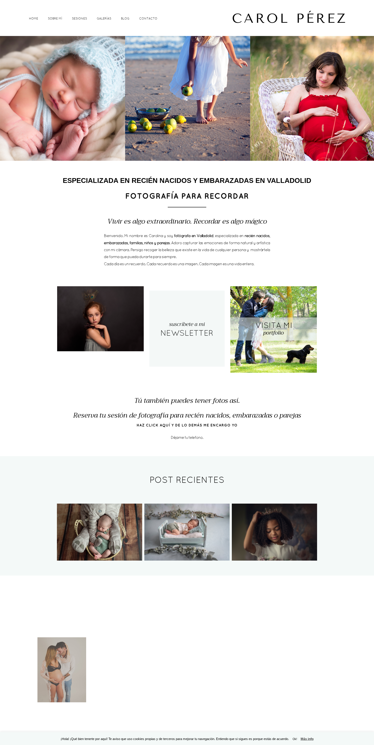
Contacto (148, 18)
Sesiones (79, 18)
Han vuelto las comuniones (274, 524)
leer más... (99, 543)
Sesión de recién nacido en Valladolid (186, 524)
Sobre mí (55, 18)
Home (33, 18)
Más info (307, 739)
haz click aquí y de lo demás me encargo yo (187, 425)
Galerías (104, 18)
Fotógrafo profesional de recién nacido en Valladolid (99, 524)
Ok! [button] (295, 739)
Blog (125, 18)
